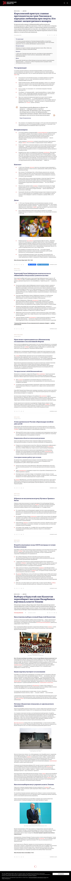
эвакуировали (48, 451)
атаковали (50, 446)
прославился (30, 240)
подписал (50, 626)
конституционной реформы (43, 622)
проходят (32, 167)
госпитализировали (42, 132)
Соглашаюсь (61, 873)
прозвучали (35, 300)
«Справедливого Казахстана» (46, 682)
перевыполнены (18, 664)
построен (20, 379)
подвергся (41, 567)
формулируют (17, 681)
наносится (49, 766)
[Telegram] (54, 35)
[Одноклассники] (50, 35)
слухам (28, 102)
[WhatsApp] (56, 35)
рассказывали (32, 317)
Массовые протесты (19, 722)
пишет (15, 74)
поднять (35, 207)
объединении (35, 685)
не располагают (20, 698)
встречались (34, 516)
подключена (30, 141)
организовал (46, 152)
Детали (24, 11)
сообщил (19, 279)
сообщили (23, 563)
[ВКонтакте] (48, 35)
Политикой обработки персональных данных (37, 877)
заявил (37, 504)
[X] (52, 35)
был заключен (43, 396)
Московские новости (10, 3)
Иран (21, 334)
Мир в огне (17, 11)
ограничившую (53, 760)
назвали (49, 777)
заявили (24, 142)
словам (17, 355)
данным (17, 479)
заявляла (25, 522)
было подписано (41, 374)
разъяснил (41, 838)
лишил (43, 773)
